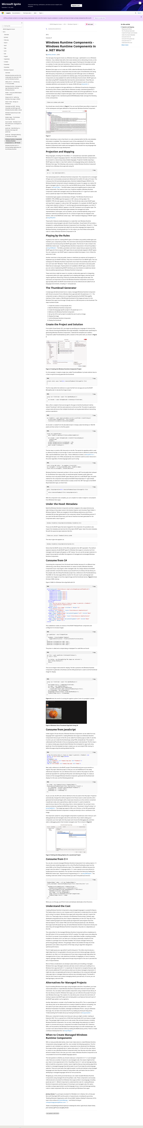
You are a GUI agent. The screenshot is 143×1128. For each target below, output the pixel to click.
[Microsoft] (3, 13)
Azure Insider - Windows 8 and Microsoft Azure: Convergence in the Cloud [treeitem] (13, 123)
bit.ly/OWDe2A (51, 248)
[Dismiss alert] (140, 3)
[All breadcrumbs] (47, 24)
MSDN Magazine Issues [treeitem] (9, 29)
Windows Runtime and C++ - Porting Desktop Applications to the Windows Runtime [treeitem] (13, 147)
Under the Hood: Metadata (128, 35)
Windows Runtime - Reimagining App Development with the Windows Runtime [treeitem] (13, 88)
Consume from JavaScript (128, 38)
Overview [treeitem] (6, 34)
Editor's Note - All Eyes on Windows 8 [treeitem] (11, 102)
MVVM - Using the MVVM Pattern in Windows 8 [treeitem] (13, 93)
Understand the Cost (127, 42)
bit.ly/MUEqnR (87, 873)
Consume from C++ (126, 40)
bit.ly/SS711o (89, 454)
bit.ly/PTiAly (56, 187)
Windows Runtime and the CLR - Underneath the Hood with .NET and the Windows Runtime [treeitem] (13, 77)
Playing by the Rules (127, 29)
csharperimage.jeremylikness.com (55, 1102)
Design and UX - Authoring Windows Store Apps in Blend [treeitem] (12, 98)
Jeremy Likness (52, 54)
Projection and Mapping (128, 27)
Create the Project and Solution (129, 33)
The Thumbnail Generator (128, 31)
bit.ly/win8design (63, 1100)
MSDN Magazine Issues (56, 24)
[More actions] (96, 24)
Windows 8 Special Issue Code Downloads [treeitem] (12, 113)
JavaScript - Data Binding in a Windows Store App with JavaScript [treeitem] (12, 130)
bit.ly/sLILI (84, 84)
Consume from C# (126, 37)
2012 (65, 24)
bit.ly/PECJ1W (51, 218)
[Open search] (135, 13)
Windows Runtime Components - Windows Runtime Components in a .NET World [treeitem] (13, 140)
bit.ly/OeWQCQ (50, 808)
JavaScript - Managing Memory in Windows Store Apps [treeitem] (13, 135)
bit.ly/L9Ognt (67, 1031)
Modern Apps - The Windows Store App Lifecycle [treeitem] (12, 118)
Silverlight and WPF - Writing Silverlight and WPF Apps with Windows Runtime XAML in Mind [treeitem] (13, 108)
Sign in (139, 13)
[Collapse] (22, 23)
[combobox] (12, 26)
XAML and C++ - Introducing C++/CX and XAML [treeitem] (12, 82)
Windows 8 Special (72, 24)
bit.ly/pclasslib (86, 1013)
